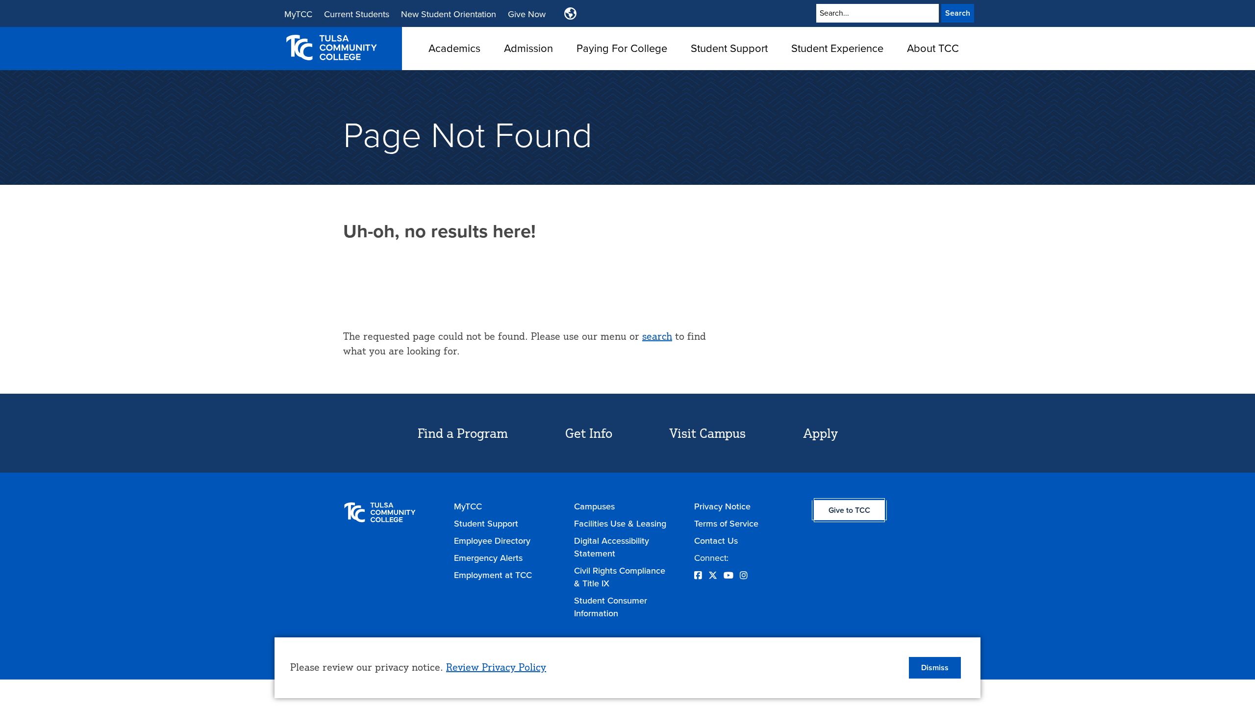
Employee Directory (492, 540)
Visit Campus (708, 433)
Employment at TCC (493, 575)
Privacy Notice (722, 506)
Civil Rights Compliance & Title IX (619, 577)
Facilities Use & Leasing (620, 523)
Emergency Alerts (488, 558)
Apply (820, 433)
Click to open (454, 63)
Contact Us (716, 540)
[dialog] (627, 667)
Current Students (356, 14)
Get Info (588, 433)
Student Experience (837, 48)
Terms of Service (726, 523)
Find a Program (463, 433)
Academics (454, 48)
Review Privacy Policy (496, 667)
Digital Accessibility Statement (611, 547)
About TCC (933, 48)
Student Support (729, 48)
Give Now (527, 14)
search (657, 336)
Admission (528, 48)
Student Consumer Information (610, 607)
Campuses (594, 506)
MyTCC (298, 14)
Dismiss (935, 667)
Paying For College (622, 48)
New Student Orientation (448, 14)
